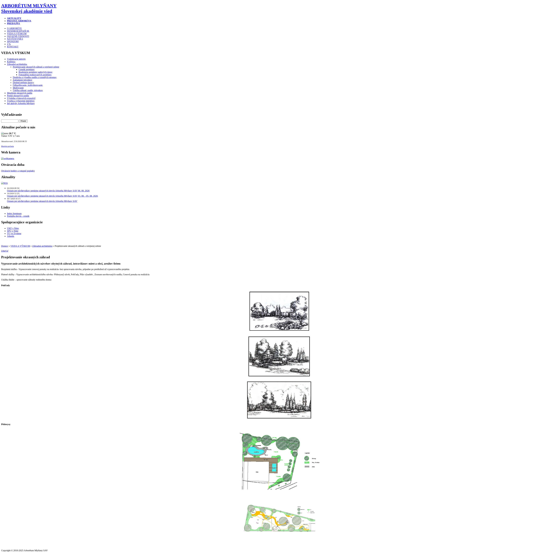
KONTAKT (12, 46)
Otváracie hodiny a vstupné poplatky (18, 171)
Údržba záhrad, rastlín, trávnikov (28, 90)
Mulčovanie (18, 88)
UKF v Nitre (13, 228)
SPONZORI (13, 41)
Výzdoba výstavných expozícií (21, 98)
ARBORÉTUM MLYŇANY (29, 8)
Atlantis (10, 236)
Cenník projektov (27, 69)
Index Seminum (14, 213)
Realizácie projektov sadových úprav (35, 72)
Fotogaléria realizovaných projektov (35, 74)
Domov (4, 246)
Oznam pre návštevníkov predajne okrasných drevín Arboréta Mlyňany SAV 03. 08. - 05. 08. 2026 (52, 196)
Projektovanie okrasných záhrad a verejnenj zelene (36, 67)
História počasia (7, 146)
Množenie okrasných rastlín (19, 93)
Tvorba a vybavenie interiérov (21, 101)
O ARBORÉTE (14, 28)
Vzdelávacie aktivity (16, 59)
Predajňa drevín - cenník (18, 216)
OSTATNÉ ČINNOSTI (18, 36)
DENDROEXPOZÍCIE (18, 31)
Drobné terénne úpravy (23, 82)
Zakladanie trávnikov (22, 80)
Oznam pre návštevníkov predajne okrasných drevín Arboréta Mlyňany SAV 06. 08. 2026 (48, 190)
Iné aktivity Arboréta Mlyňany (21, 103)
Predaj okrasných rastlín (18, 95)
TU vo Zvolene (14, 233)
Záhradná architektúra (17, 64)
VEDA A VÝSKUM (16, 33)
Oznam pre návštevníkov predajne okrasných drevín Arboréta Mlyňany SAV (42, 201)
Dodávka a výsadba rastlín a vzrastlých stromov (35, 77)
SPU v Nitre (12, 231)
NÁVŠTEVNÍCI (15, 39)
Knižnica (11, 61)
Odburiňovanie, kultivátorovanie (28, 85)
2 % (9, 44)
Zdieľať (4, 251)
